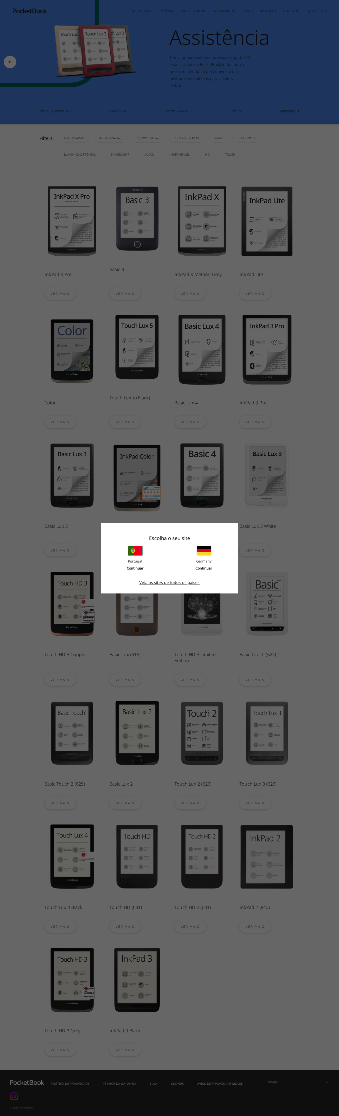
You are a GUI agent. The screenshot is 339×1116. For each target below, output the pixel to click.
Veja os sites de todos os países (169, 582)
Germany (204, 561)
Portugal (135, 561)
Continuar (135, 568)
